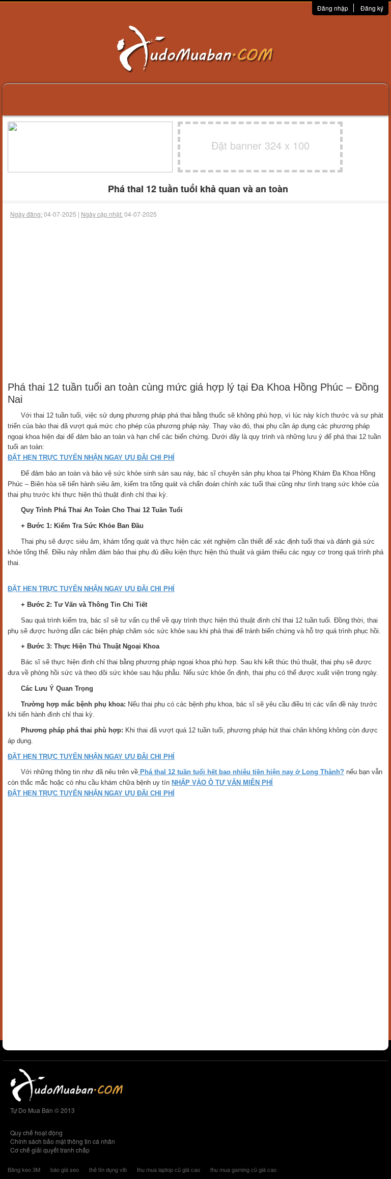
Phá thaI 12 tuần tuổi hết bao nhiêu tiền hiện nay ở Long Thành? (241, 772)
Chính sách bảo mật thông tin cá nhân (62, 1141)
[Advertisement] (195, 295)
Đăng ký (371, 8)
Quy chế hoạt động (36, 1132)
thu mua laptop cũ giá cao (168, 1169)
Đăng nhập (332, 8)
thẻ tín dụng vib (108, 1169)
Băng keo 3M (24, 1169)
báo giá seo (64, 1169)
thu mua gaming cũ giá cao (243, 1169)
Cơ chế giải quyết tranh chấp (50, 1149)
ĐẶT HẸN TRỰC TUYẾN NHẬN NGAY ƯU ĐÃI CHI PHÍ (91, 457)
